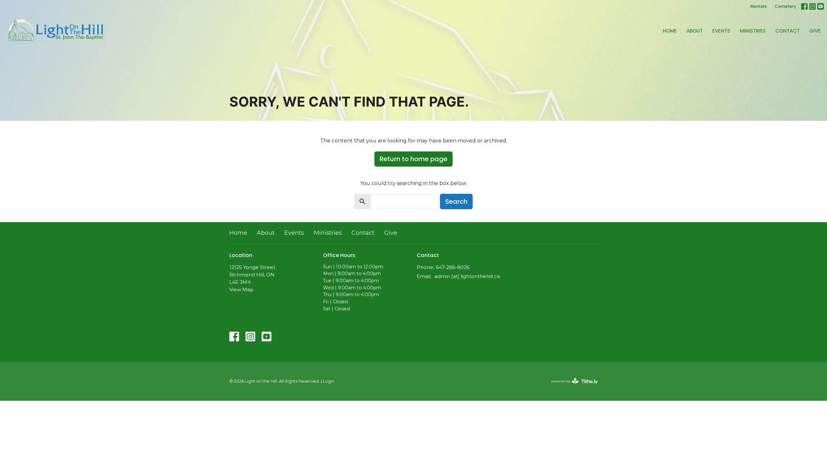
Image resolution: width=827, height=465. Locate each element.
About (694, 30)
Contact (787, 30)
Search (456, 201)
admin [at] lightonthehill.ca (467, 276)
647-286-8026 (452, 267)
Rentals (758, 6)
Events (721, 30)
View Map (241, 289)
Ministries (753, 30)
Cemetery (785, 6)
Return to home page (413, 158)
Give (815, 30)
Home (670, 30)
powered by (571, 386)
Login (328, 381)
